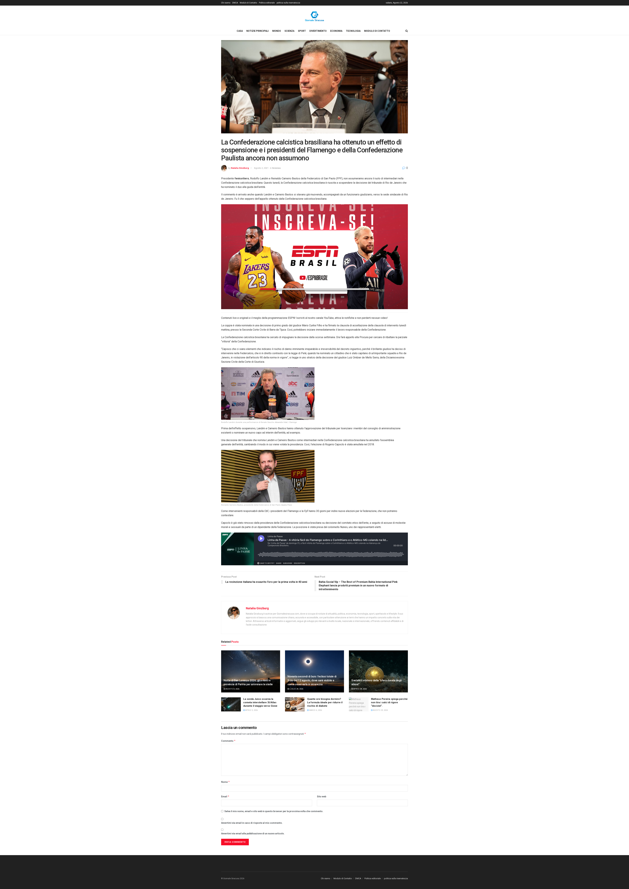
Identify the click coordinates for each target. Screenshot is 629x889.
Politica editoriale (267, 3)
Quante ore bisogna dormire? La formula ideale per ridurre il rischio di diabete (325, 702)
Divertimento (318, 31)
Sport (302, 31)
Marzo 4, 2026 (315, 710)
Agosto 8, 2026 (232, 689)
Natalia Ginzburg (240, 168)
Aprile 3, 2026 (251, 710)
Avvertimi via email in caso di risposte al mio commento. (252, 823)
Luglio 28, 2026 (296, 689)
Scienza (289, 31)
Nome (225, 781)
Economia (336, 31)
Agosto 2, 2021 (261, 168)
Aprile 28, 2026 (360, 689)
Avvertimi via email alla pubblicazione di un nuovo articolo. (253, 833)
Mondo (276, 31)
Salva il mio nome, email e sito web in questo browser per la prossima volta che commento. (273, 811)
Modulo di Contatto (248, 3)
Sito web (321, 796)
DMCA (235, 3)
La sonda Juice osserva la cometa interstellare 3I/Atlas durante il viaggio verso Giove (260, 702)
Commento (228, 740)
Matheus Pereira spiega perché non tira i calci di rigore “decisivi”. (389, 702)
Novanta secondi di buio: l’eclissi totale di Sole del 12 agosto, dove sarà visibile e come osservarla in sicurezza (311, 680)
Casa (240, 31)
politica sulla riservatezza (288, 3)
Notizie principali (257, 31)
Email (225, 796)
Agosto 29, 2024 (380, 710)
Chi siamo (225, 3)
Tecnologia (353, 31)
